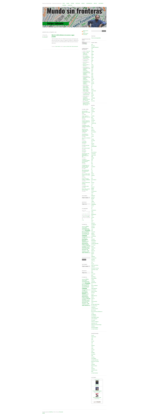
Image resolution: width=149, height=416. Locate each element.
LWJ (92, 230)
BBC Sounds (93, 310)
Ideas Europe (93, 90)
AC (91, 86)
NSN (92, 80)
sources (83, 248)
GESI (92, 367)
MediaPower (93, 276)
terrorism (84, 249)
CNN (92, 107)
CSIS (92, 64)
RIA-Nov (92, 198)
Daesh (88, 228)
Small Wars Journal (94, 269)
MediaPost (93, 223)
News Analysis (93, 179)
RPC (92, 163)
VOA (92, 165)
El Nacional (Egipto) (94, 327)
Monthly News (93, 282)
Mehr (92, 255)
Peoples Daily (93, 123)
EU (82, 231)
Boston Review (93, 152)
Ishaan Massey (85, 80)
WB (92, 237)
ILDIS (92, 77)
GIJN (92, 211)
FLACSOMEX (93, 358)
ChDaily (92, 139)
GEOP (92, 89)
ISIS (84, 238)
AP (91, 168)
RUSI (92, 93)
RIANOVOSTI (93, 214)
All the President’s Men (97, 397)
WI (91, 87)
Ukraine (84, 251)
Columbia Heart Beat (94, 243)
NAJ (92, 178)
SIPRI (92, 67)
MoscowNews (93, 131)
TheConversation (94, 301)
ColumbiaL (93, 364)
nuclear (87, 242)
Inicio (64, 3)
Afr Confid (93, 140)
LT (91, 137)
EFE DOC (93, 292)
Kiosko (92, 294)
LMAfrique (93, 256)
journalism (85, 239)
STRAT (92, 66)
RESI (92, 275)
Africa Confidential (94, 285)
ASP (92, 44)
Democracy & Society (95, 268)
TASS (92, 302)
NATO (92, 213)
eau (66, 46)
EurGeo (92, 252)
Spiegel (92, 118)
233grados (93, 234)
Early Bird (93, 259)
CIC (92, 50)
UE (87, 249)
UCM (92, 338)
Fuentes (85, 234)
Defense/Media (93, 278)
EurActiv (92, 182)
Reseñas (64, 5)
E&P (92, 159)
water (70, 46)
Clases (56, 46)
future (88, 234)
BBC (92, 117)
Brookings (93, 45)
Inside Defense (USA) (95, 317)
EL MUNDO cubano (85, 186)
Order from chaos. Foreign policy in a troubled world (85, 130)
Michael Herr (97, 385)
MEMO (92, 297)
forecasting (84, 233)
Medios (83, 3)
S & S (92, 184)
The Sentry (93, 320)
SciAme (92, 217)
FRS (92, 70)
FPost (92, 220)
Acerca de (70, 5)
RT (91, 169)
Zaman (92, 246)
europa (92, 136)
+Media (92, 201)
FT (91, 114)
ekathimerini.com (94, 323)
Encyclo (92, 83)
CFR (92, 48)
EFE (92, 172)
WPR (92, 272)
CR (91, 185)
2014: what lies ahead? (86, 148)
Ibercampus (93, 354)
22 (88, 216)
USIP (92, 92)
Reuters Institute (94, 291)
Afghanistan (83, 226)
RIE (92, 61)
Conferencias (89, 3)
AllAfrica (92, 233)
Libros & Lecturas (97, 379)
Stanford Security (94, 370)
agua (64, 46)
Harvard (92, 341)
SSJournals (93, 273)
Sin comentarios (45, 37)
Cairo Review (93, 236)
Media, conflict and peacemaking (86, 53)
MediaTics (93, 197)
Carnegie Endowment (94, 47)
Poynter (92, 263)
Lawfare (92, 279)
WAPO (92, 110)
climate (83, 227)
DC (91, 181)
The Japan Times (94, 305)
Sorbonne (93, 345)
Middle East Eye (94, 295)
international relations (85, 289)
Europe (87, 231)
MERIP (92, 189)
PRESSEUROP (94, 146)
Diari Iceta (93, 202)
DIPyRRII (93, 352)
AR (91, 133)
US (88, 251)
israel (86, 238)
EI (91, 147)
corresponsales (84, 228)
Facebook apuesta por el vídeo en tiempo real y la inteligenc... (86, 121)
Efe (91, 162)
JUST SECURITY (94, 318)
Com (92, 194)
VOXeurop (93, 281)
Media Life (93, 250)
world (86, 252)
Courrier (92, 121)
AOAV (92, 192)
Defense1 (93, 226)
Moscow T (93, 130)
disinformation (87, 229)
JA (91, 124)
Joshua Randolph (86, 71)
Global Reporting (94, 288)
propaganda (84, 245)
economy (83, 283)
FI (91, 126)
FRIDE (92, 54)
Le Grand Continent (94, 308)
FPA (92, 53)
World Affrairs (93, 240)
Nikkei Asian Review (94, 265)
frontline (92, 82)
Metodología (84, 150)
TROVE (92, 249)
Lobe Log (92, 298)
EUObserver (93, 307)
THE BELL (93, 326)
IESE (92, 351)
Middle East (83, 242)
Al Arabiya (93, 227)
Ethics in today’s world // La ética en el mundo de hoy (86, 174)
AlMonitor (93, 175)
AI (91, 63)
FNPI (92, 355)
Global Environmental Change (96, 324)
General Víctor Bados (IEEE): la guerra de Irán (86, 57)
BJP (92, 160)
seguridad (87, 247)
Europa (85, 284)
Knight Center (93, 336)
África (89, 252)
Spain (86, 248)
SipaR (92, 362)
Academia (93, 368)
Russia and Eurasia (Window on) (96, 311)
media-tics (93, 266)
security (84, 247)
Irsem (92, 73)
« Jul (83, 220)
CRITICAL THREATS (94, 321)
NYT (92, 113)
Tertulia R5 (93, 231)
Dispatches (97, 384)
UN (86, 251)
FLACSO (92, 349)
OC (91, 208)
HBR (92, 156)
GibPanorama (93, 210)
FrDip (92, 60)
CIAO (92, 348)
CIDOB (92, 51)
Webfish (86, 44)
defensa (83, 229)
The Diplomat (93, 224)
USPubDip (93, 98)
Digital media (93, 155)
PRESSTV (93, 195)
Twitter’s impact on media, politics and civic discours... (86, 117)
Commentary (93, 153)
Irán (82, 238)
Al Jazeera (93, 108)
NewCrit (92, 253)
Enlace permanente (75, 46)
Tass (92, 262)
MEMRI (92, 95)
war (83, 252)
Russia (88, 245)
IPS (92, 207)
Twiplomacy (93, 247)
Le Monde (93, 111)
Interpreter (93, 239)
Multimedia (101, 3)
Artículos (78, 3)
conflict (85, 227)
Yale (92, 342)
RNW (92, 127)
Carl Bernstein (97, 398)
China (87, 226)
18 (83, 216)
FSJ (92, 284)
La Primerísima (93, 191)
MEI (92, 99)
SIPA (92, 339)
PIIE (92, 58)
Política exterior (85, 244)
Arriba (43, 413)
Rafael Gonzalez (85, 64)
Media (84, 241)
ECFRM (92, 79)
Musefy (84, 52)
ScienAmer (93, 166)
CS (91, 176)
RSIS (92, 371)
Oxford (92, 134)
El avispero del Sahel (85, 145)
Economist (93, 120)
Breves (95, 3)
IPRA (92, 74)
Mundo (67, 3)
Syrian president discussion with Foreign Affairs (86, 112)
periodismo (85, 243)
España (72, 3)
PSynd (92, 57)
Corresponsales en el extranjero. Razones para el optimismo (85, 166)
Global (68, 46)
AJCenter (92, 357)
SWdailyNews (93, 204)
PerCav (92, 205)
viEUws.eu (93, 260)
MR (91, 218)
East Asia (93, 100)
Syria (88, 248)
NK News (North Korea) (95, 304)
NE (91, 149)
